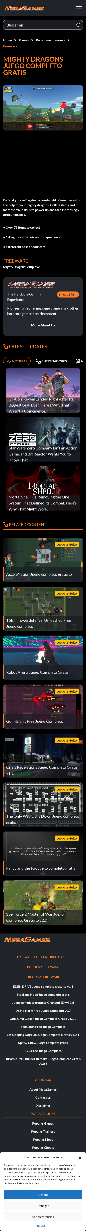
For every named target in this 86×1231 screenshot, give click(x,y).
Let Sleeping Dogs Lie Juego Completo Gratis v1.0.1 (43, 1034)
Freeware (10, 46)
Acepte (43, 1194)
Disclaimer (43, 1105)
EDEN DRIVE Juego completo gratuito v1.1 (43, 986)
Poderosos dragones (50, 40)
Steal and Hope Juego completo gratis (43, 994)
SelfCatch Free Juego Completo (43, 1026)
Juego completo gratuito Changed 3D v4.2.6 (43, 1002)
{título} (41, 1225)
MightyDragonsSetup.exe (21, 267)
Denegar (43, 1206)
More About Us (43, 325)
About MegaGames (43, 1089)
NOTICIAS (19, 361)
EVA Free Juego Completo (43, 1051)
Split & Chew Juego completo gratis (43, 1043)
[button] (80, 1157)
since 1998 (66, 294)
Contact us (43, 1097)
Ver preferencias (43, 1217)
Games (24, 40)
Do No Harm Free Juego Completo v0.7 (43, 1010)
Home (7, 40)
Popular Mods (43, 1139)
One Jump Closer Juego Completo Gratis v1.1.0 (43, 1018)
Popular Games (43, 1123)
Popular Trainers (43, 1131)
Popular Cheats (43, 1147)
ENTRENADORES (54, 361)
